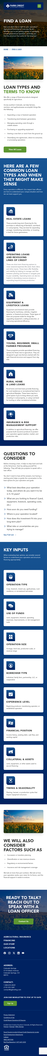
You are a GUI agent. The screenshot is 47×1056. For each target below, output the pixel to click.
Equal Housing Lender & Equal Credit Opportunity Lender (21, 1032)
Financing (9, 940)
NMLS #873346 (8, 1039)
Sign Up (10, 1003)
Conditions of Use (9, 1017)
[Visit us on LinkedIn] (18, 953)
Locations (9, 948)
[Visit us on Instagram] (9, 953)
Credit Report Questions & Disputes (15, 1020)
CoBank (6, 1037)
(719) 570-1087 (9, 987)
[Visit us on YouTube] (23, 953)
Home (6, 49)
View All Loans (15, 149)
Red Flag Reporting (9, 1042)
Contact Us (23, 921)
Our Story (9, 944)
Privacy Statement (9, 1015)
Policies (6, 1026)
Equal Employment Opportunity (13, 1034)
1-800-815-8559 (9, 985)
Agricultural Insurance (17, 937)
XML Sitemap (19, 1026)
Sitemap (11, 1026)
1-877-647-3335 (21, 1042)
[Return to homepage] (15, 6)
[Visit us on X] (14, 953)
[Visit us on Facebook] (5, 953)
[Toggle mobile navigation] (39, 6)
